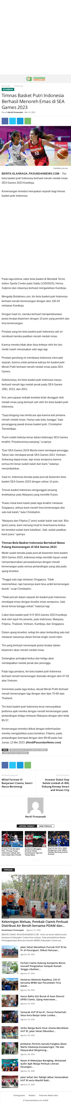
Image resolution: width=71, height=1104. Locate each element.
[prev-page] (33, 860)
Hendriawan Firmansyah (13, 930)
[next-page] (37, 860)
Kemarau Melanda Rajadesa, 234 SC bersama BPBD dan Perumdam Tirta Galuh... (40, 982)
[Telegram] (20, 121)
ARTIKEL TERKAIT (26, 826)
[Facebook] (5, 121)
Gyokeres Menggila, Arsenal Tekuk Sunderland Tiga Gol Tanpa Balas (33, 852)
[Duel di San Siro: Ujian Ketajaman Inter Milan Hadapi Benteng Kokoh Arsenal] (58, 838)
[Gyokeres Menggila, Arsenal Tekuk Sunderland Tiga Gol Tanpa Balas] (35, 839)
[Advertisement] (35, 37)
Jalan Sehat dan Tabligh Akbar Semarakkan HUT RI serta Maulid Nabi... (44, 1079)
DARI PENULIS (45, 826)
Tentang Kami (19, 1095)
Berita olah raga (18, 750)
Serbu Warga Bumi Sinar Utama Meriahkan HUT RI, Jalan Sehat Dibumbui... (44, 1029)
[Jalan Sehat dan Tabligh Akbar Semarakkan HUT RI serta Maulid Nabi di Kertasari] (10, 1082)
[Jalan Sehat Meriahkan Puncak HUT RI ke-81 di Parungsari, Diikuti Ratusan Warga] (10, 951)
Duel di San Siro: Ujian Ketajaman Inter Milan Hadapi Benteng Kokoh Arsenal (58, 851)
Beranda (6, 85)
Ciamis (5, 917)
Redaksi (32, 1095)
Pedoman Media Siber (48, 1095)
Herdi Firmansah (15, 112)
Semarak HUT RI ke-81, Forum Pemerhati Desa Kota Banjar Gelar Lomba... (43, 1014)
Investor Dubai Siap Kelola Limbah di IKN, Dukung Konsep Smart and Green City (55, 785)
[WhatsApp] (27, 121)
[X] (12, 121)
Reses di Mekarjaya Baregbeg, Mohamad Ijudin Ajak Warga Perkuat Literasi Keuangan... (43, 1063)
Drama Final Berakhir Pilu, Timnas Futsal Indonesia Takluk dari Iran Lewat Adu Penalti (11, 852)
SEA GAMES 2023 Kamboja (36, 750)
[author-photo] (35, 805)
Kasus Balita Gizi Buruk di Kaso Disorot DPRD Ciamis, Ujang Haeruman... (42, 998)
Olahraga (8, 89)
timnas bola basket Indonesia (15, 753)
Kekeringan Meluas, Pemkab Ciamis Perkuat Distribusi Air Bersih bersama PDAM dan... (35, 924)
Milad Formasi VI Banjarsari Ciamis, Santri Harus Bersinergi (17, 783)
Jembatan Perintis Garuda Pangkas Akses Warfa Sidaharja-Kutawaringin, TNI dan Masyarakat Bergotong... (43, 1047)
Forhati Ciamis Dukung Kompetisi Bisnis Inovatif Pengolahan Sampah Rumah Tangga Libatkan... (42, 966)
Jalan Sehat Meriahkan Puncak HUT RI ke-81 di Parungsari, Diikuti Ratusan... (43, 948)
